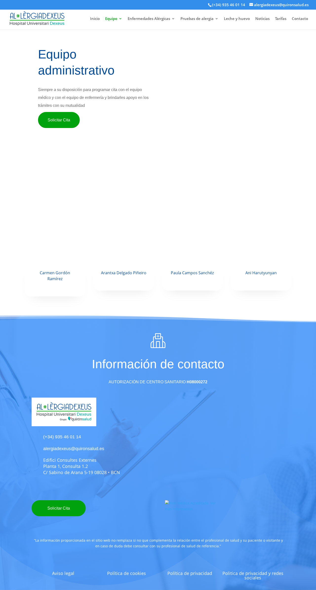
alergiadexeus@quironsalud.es (73, 448)
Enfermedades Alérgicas (149, 19)
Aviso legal (63, 573)
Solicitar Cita (59, 120)
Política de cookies (126, 573)
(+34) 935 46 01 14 (228, 4)
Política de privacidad (189, 573)
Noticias (262, 19)
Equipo (111, 19)
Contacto (300, 19)
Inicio (95, 19)
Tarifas (280, 19)
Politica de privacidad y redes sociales (252, 575)
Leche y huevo (237, 19)
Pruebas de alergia (197, 19)
